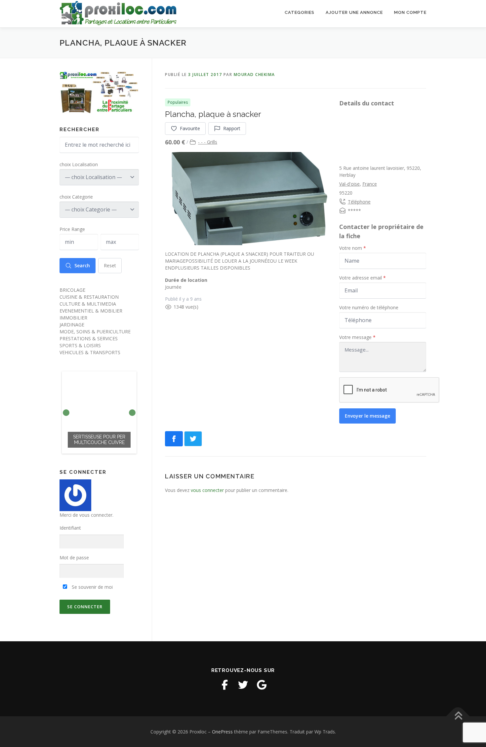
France (369, 184)
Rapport (231, 128)
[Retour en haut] (458, 716)
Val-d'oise (349, 184)
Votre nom (352, 248)
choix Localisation (79, 164)
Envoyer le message (367, 416)
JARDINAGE (72, 324)
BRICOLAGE (72, 290)
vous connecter (207, 490)
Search (82, 265)
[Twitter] (243, 685)
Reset (110, 265)
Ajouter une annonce (354, 12)
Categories (299, 12)
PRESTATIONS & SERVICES (89, 338)
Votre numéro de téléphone (368, 307)
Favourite (190, 128)
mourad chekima (254, 74)
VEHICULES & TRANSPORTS (90, 352)
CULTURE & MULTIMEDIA (88, 304)
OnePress (222, 731)
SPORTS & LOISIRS (80, 345)
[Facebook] (224, 685)
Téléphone (359, 202)
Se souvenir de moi (91, 587)
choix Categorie (76, 197)
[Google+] (261, 685)
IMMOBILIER (73, 318)
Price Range (72, 229)
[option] (99, 412)
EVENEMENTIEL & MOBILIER (91, 311)
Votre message (357, 337)
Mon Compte (410, 12)
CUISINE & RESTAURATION (89, 297)
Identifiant (70, 528)
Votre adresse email (362, 278)
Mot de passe (74, 557)
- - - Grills (207, 142)
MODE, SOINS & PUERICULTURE (95, 331)
